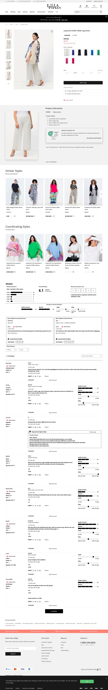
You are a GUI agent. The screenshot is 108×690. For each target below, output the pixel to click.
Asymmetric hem (10, 625)
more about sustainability (94, 138)
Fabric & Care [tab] (57, 112)
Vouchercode (45, 656)
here (12, 683)
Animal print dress (39, 623)
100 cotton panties (28, 623)
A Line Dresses (9, 623)
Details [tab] (48, 112)
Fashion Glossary (46, 661)
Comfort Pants (24, 24)
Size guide (100, 70)
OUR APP (88, 1)
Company (63, 642)
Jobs (62, 647)
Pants (16, 24)
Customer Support (46, 642)
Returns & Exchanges (28, 688)
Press (62, 645)
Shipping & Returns (68, 87)
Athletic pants (50, 623)
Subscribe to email (46, 647)
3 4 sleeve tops (60, 623)
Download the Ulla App (48, 650)
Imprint (18, 688)
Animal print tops (70, 623)
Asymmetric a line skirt (89, 623)
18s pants (79, 623)
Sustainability (65, 650)
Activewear (18, 623)
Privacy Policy (9, 688)
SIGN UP (13, 654)
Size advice (44, 658)
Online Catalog (45, 653)
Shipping (39, 688)
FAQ (42, 645)
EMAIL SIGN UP (98, 1)
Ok (87, 681)
